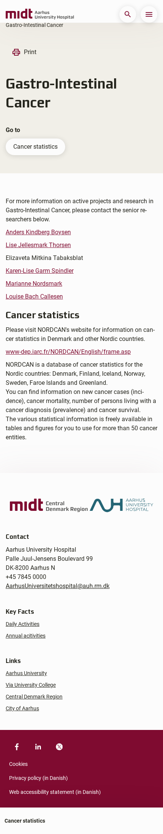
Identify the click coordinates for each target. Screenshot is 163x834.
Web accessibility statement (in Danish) (55, 792)
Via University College (31, 685)
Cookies (18, 764)
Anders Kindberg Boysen (38, 232)
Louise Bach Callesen (34, 296)
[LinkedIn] (37, 746)
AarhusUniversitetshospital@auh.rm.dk (58, 586)
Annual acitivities (25, 636)
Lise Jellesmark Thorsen (38, 245)
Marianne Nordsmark (34, 283)
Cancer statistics (35, 146)
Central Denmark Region (34, 697)
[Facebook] (16, 746)
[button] (128, 14)
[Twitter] (59, 746)
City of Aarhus (22, 708)
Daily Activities (22, 624)
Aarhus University (26, 673)
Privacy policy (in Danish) (38, 778)
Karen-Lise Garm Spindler (40, 270)
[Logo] (40, 14)
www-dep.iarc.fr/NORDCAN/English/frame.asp (68, 351)
